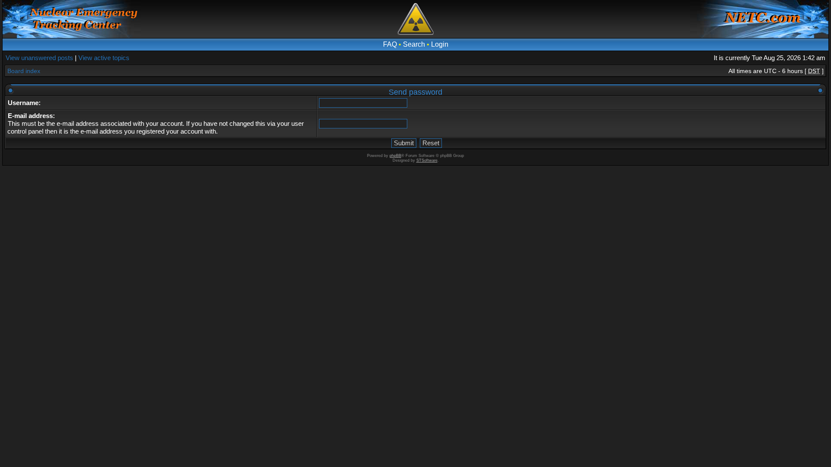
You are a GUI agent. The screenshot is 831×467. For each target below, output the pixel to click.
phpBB (395, 156)
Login (439, 44)
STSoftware (427, 160)
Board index (23, 70)
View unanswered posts (39, 57)
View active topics (103, 57)
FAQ (390, 44)
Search (414, 44)
